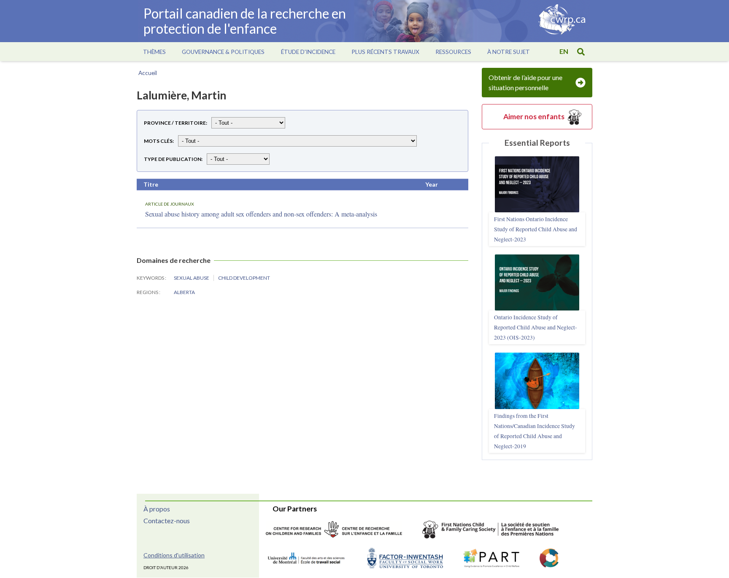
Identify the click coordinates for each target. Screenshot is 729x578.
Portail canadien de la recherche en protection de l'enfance (244, 21)
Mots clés (158, 141)
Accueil (147, 73)
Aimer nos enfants (533, 116)
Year (431, 184)
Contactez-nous (166, 520)
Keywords (151, 278)
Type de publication (172, 159)
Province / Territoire (175, 123)
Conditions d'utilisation (174, 555)
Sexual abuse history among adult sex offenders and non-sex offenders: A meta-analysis (261, 213)
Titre (150, 184)
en (563, 51)
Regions (148, 292)
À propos (156, 509)
